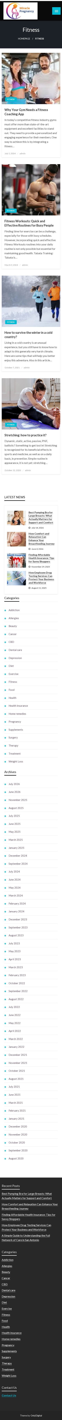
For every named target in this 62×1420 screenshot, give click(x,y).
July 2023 (14, 943)
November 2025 (18, 799)
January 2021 (16, 1118)
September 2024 (18, 863)
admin (22, 153)
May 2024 (14, 887)
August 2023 (16, 935)
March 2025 (16, 839)
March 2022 (16, 1038)
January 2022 (16, 1046)
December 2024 (18, 855)
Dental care (15, 649)
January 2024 (16, 911)
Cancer (13, 634)
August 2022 (16, 999)
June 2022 (14, 1014)
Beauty (13, 626)
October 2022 (17, 983)
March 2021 (16, 1102)
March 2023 (16, 967)
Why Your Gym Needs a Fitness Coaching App (26, 112)
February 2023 (17, 975)
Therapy (13, 745)
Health (12, 697)
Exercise (13, 673)
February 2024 (17, 903)
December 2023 (18, 919)
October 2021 (17, 1070)
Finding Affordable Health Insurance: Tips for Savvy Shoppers (41, 558)
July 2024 (14, 871)
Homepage (24, 38)
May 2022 (14, 1023)
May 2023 (14, 951)
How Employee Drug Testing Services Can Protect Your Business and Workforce (41, 577)
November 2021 (18, 1062)
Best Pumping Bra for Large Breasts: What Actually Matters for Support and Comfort (41, 517)
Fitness (11, 99)
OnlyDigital (36, 1415)
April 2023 (15, 959)
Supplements (16, 729)
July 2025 (14, 815)
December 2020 (18, 1126)
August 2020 (16, 1158)
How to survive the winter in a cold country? (28, 335)
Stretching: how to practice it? (25, 435)
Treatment (15, 753)
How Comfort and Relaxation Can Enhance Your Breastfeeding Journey (41, 538)
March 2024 (16, 895)
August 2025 (16, 807)
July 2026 (14, 783)
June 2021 (14, 1094)
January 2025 (16, 847)
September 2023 (18, 927)
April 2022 (15, 1030)
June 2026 (14, 791)
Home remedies (17, 713)
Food (11, 689)
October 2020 (17, 1142)
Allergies (14, 618)
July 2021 (14, 1086)
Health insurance (18, 705)
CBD (11, 641)
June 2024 (14, 879)
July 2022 (14, 1006)
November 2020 (18, 1134)
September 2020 (18, 1150)
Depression (15, 657)
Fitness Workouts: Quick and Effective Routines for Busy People (29, 223)
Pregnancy (15, 721)
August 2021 (16, 1078)
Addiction (14, 610)
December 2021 (18, 1054)
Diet (11, 665)
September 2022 (18, 991)
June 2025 (14, 823)
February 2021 (17, 1110)
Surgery (13, 737)
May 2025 (14, 831)
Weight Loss (16, 761)
